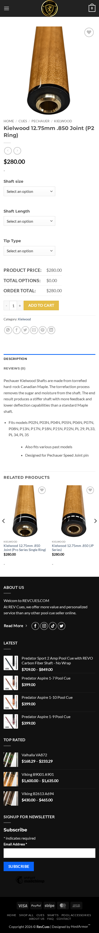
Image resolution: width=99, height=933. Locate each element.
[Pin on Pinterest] (43, 330)
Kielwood (63, 121)
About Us (36, 918)
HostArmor (80, 926)
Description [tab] (15, 359)
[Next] (95, 530)
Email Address (15, 844)
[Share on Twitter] (25, 330)
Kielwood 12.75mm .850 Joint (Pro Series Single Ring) (25, 548)
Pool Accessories (76, 915)
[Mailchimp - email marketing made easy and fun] (30, 883)
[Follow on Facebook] (35, 626)
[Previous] (4, 530)
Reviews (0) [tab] (14, 368)
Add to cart (41, 305)
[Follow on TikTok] (53, 626)
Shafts (53, 915)
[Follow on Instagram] (44, 626)
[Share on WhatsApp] (8, 330)
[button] (6, 8)
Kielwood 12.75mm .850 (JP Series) (73, 548)
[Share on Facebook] (17, 330)
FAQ (50, 918)
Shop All (26, 915)
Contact (64, 918)
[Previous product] (17, 151)
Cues (23, 121)
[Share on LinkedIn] (51, 330)
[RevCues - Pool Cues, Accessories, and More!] (49, 8)
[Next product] (8, 151)
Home (9, 121)
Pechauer (40, 121)
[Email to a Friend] (34, 330)
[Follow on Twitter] (62, 626)
